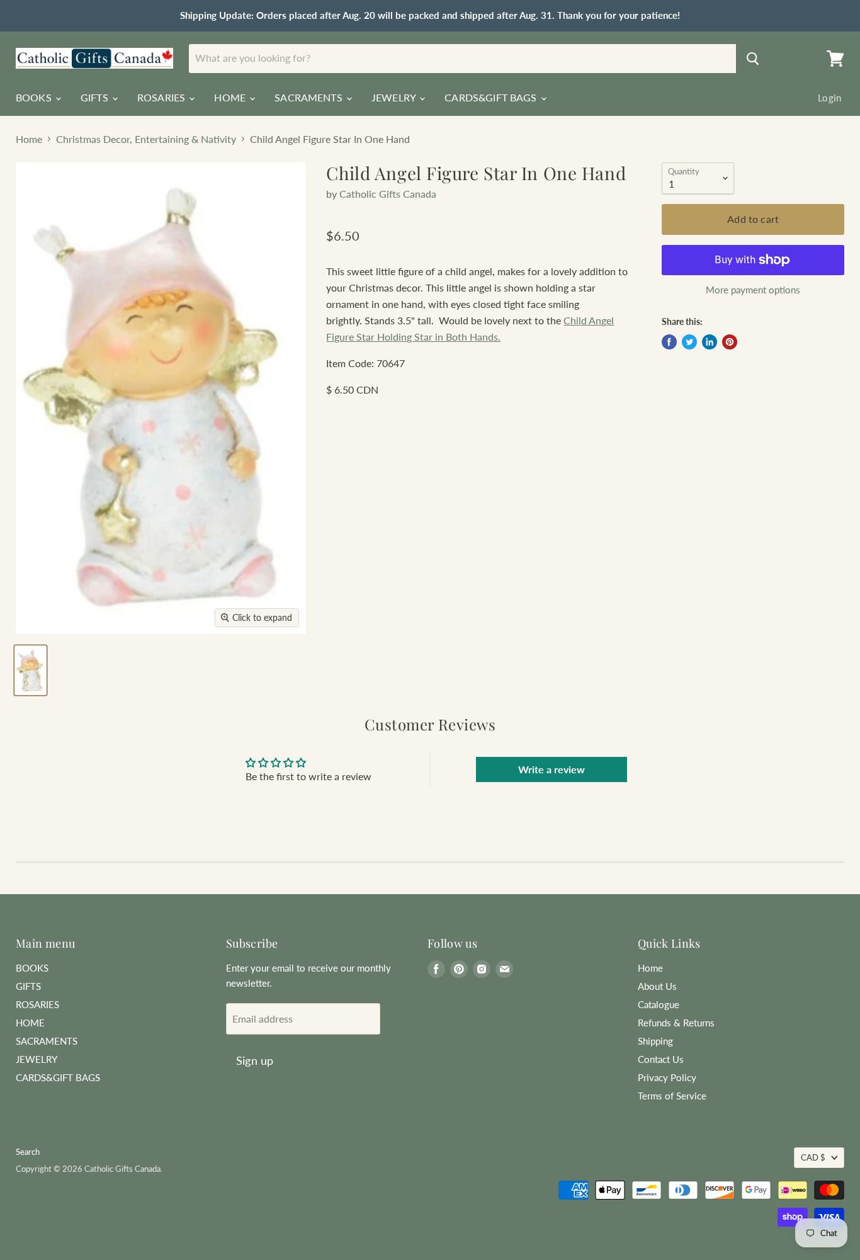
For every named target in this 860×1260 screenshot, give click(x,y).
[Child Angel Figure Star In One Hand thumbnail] (30, 670)
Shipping (655, 1041)
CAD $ (813, 1157)
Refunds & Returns (676, 1022)
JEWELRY (394, 97)
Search (28, 1152)
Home (29, 139)
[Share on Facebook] (669, 341)
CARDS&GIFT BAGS (492, 97)
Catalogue (658, 1004)
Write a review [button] (551, 769)
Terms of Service (672, 1095)
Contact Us (661, 1059)
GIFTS (96, 97)
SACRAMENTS (309, 97)
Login (829, 97)
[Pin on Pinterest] (729, 341)
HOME (231, 97)
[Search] (753, 58)
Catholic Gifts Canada (387, 194)
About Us (657, 986)
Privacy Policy (667, 1077)
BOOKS (35, 97)
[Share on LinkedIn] (709, 341)
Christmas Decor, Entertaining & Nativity (146, 139)
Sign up (254, 1060)
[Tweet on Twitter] (689, 341)
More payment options (753, 290)
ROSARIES (162, 97)
